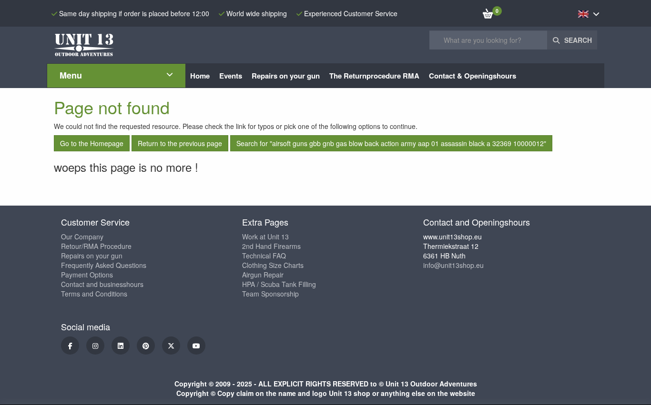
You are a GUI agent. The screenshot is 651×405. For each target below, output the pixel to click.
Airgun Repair (263, 274)
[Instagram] (95, 345)
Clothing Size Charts (273, 265)
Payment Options (87, 274)
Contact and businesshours (102, 284)
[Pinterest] (146, 345)
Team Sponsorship (270, 293)
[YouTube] (196, 345)
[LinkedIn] (121, 345)
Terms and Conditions (94, 293)
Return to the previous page (180, 143)
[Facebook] (70, 345)
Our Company (82, 236)
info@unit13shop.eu (453, 265)
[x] (171, 345)
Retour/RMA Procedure (96, 246)
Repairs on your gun (91, 255)
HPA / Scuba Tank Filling (279, 284)
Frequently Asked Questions (103, 265)
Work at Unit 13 (265, 236)
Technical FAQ (264, 255)
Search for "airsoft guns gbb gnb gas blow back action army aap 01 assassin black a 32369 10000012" (391, 143)
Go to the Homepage (91, 143)
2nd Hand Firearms (271, 246)
